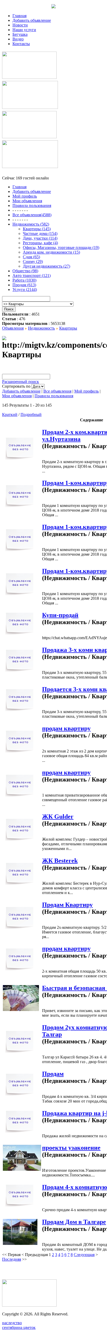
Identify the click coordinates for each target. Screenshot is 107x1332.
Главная (19, 15)
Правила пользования (54, 396)
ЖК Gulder (57, 816)
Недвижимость (41, 328)
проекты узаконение (71, 1147)
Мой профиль (86, 391)
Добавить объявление (31, 20)
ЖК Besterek (60, 860)
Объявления (13, 328)
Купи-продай (60, 615)
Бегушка (20, 34)
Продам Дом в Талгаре (74, 1221)
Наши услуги (24, 29)
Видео (18, 39)
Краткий (9, 414)
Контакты (21, 43)
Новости (20, 25)
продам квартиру (66, 728)
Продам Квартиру (67, 904)
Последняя (11, 1259)
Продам (53, 1073)
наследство (12, 1323)
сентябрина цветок (19, 1327)
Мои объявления (17, 396)
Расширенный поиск (20, 381)
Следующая (84, 1254)
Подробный (31, 414)
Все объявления (57, 391)
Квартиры (68, 328)
